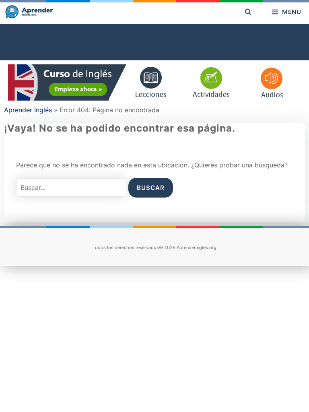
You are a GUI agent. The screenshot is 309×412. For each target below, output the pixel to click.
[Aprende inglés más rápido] (154, 98)
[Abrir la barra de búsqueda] (248, 12)
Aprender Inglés (28, 110)
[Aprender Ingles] (28, 12)
